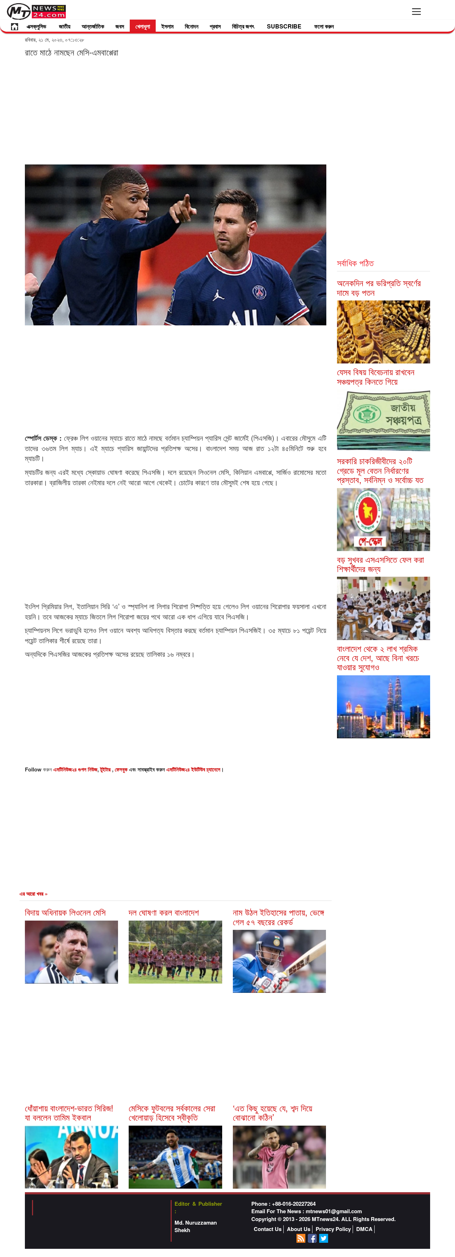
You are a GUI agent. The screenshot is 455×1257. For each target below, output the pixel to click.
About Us (298, 1229)
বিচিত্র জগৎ (243, 26)
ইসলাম (167, 26)
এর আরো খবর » (34, 893)
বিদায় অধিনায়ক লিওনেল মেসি (65, 912)
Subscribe (284, 26)
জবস (120, 26)
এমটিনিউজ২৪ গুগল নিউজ (75, 769)
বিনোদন (191, 26)
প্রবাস (215, 26)
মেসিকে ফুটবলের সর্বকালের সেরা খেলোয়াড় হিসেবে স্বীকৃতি (172, 1112)
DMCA (364, 1229)
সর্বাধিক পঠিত (355, 262)
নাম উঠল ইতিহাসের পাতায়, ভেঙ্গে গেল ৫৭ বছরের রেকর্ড (278, 916)
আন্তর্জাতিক (93, 26)
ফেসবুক (122, 769)
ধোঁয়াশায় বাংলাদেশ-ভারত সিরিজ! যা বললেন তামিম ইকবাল (69, 1112)
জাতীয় (64, 26)
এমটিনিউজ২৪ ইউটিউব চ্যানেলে (193, 769)
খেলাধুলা (142, 26)
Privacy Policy (333, 1229)
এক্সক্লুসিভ (36, 26)
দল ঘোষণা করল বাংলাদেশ (164, 912)
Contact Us (268, 1229)
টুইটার (106, 769)
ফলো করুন (324, 26)
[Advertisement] (175, 110)
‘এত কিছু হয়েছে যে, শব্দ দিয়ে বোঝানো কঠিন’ (272, 1112)
